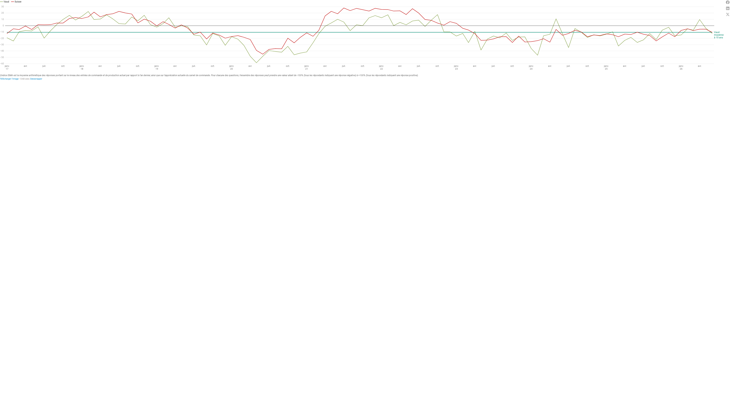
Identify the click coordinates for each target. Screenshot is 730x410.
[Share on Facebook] (727, 2)
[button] (4, 1)
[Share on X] (727, 14)
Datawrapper (36, 79)
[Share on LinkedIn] (727, 8)
